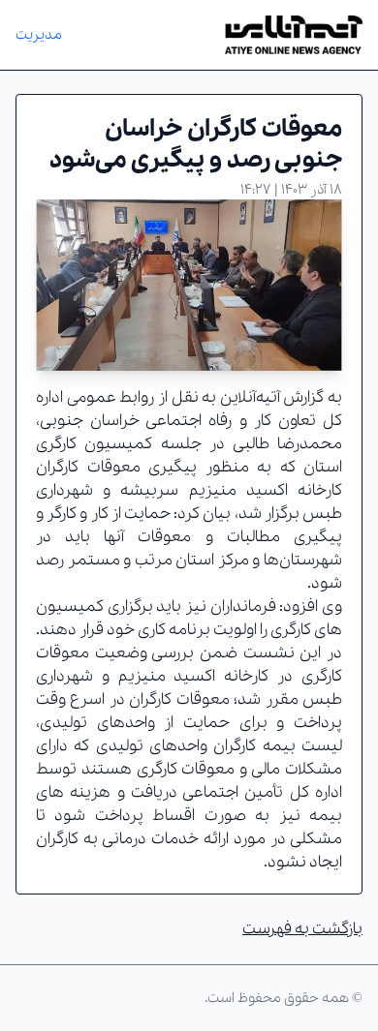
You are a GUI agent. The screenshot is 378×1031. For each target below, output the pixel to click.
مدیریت (39, 35)
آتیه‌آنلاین (250, 397)
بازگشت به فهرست (302, 929)
